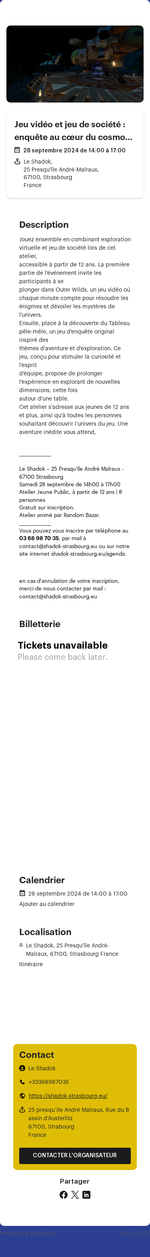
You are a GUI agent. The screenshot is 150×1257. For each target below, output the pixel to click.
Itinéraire (31, 964)
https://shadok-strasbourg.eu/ (68, 1096)
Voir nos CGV (135, 1233)
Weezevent (42, 1233)
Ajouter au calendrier (46, 904)
